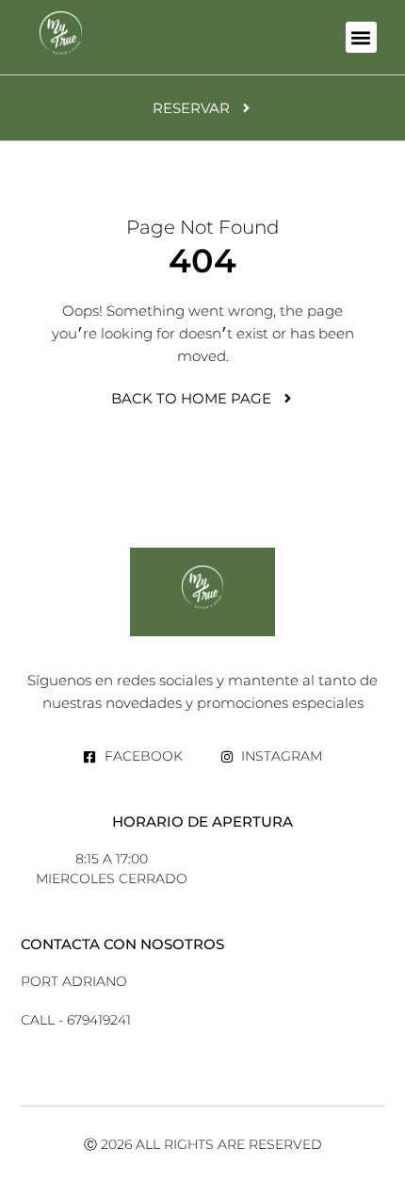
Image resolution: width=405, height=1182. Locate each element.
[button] (361, 37)
